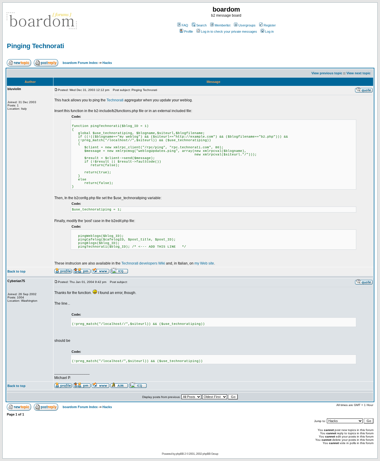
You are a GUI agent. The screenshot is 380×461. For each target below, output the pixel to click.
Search (201, 25)
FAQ (185, 25)
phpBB (180, 453)
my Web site (204, 263)
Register (270, 25)
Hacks (107, 62)
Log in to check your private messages (229, 31)
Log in (269, 31)
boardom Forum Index (80, 62)
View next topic (358, 73)
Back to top (16, 271)
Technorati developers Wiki (143, 263)
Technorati (115, 100)
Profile (188, 31)
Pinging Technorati (35, 46)
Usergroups (247, 25)
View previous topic (326, 73)
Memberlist (222, 25)
